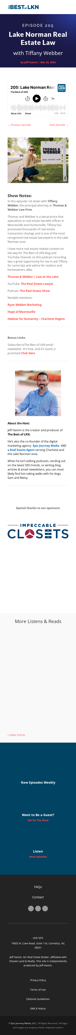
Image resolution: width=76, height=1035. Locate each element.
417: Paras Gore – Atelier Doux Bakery (36, 715)
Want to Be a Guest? (38, 815)
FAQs (38, 887)
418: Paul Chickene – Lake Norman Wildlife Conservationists (34, 684)
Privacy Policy (38, 980)
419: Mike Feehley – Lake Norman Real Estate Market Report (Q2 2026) (36, 647)
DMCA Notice (38, 1008)
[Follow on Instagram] (38, 908)
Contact (38, 897)
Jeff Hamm (30, 62)
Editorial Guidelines (38, 999)
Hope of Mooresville (21, 312)
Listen (38, 851)
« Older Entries (16, 735)
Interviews (35, 653)
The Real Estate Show (35, 291)
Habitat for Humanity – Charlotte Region (36, 319)
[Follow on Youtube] (45, 908)
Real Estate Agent (22, 450)
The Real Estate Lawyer (37, 284)
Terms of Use (38, 989)
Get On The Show (38, 820)
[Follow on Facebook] (31, 908)
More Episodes (38, 856)
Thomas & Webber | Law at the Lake (33, 277)
